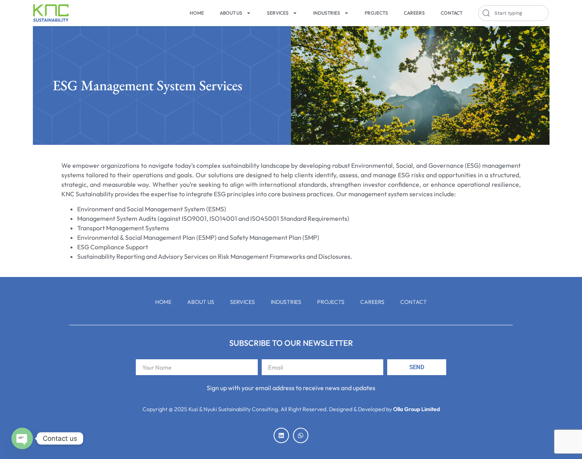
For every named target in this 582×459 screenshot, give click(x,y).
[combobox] (513, 13)
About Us (231, 13)
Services (278, 13)
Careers (414, 13)
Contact (451, 13)
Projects (376, 13)
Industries (326, 13)
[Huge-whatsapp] (300, 435)
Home (197, 13)
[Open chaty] (22, 438)
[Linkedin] (281, 435)
